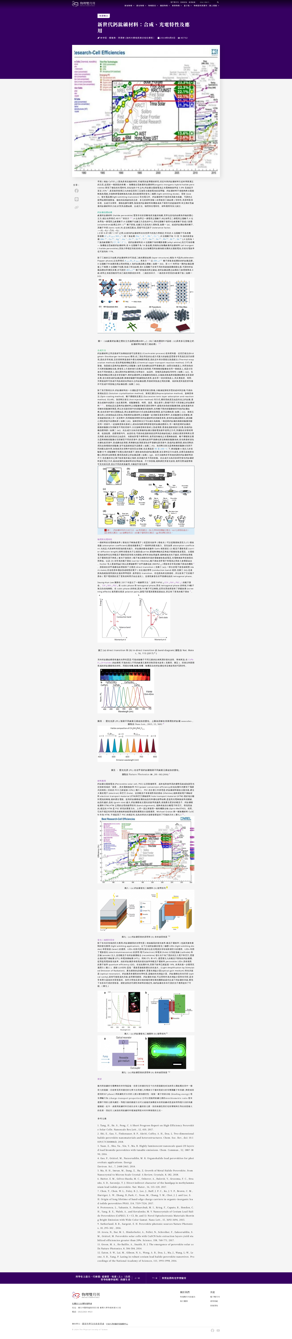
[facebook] (77, 190)
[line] (77, 199)
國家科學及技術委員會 (93, 1323)
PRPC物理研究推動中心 (117, 1323)
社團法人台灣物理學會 (82, 1303)
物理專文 (103, 16)
